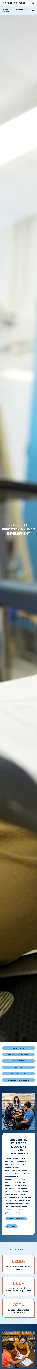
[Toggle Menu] (33, 3)
